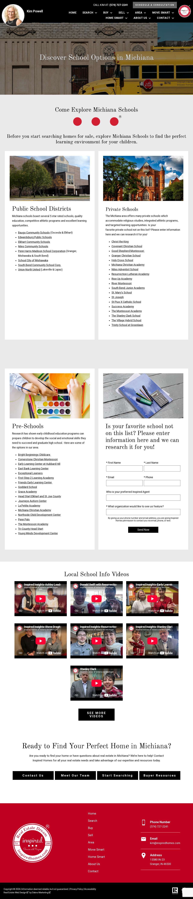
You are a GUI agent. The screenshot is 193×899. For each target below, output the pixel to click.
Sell (90, 835)
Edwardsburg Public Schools (35, 237)
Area (91, 842)
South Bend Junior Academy (128, 287)
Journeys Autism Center (32, 501)
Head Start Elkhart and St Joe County (39, 496)
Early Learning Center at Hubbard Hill (39, 463)
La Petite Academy (29, 505)
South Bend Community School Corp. (39, 265)
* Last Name (151, 462)
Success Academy (123, 306)
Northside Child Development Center (39, 514)
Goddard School (27, 487)
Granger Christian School (126, 255)
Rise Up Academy (122, 278)
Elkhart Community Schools (34, 241)
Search (92, 821)
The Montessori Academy (127, 311)
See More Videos (96, 714)
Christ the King (120, 241)
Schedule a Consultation (154, 5)
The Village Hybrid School (126, 320)
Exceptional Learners (30, 473)
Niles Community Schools (33, 246)
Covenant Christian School (127, 246)
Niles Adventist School (125, 269)
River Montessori (122, 283)
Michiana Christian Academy (128, 264)
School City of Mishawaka (33, 260)
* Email (110, 477)
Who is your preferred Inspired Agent (128, 491)
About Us (94, 864)
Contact (93, 871)
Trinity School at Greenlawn (127, 325)
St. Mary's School (122, 292)
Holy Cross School (122, 260)
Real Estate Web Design (15, 892)
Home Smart (96, 857)
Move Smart (96, 849)
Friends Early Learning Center (35, 482)
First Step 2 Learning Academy (36, 477)
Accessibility (90, 889)
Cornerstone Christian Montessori (38, 459)
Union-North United (29, 269)
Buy (90, 828)
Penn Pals (24, 519)
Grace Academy (27, 491)
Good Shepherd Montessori (128, 250)
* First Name (113, 462)
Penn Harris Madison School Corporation (41, 251)
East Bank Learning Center (33, 468)
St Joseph (118, 297)
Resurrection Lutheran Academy (130, 274)
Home (72, 12)
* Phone (148, 477)
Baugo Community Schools (34, 232)
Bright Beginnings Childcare (34, 454)
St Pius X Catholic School (126, 301)
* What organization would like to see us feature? (135, 506)
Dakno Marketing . (41, 892)
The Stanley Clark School (126, 315)
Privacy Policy (76, 889)
